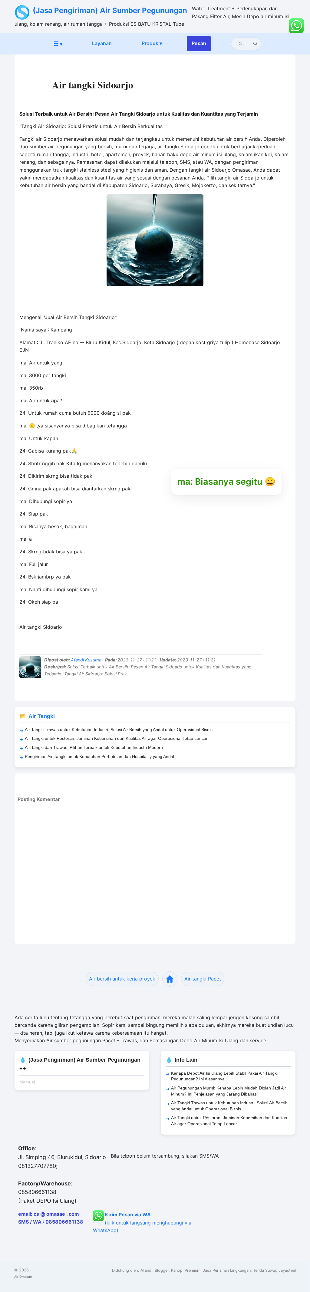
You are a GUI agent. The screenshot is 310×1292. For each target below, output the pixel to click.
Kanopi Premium (185, 1270)
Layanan (102, 43)
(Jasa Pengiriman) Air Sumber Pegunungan (110, 10)
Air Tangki (41, 716)
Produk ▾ (152, 43)
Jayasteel (287, 1270)
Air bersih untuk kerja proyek (122, 979)
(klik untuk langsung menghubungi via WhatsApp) (142, 1222)
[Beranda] (169, 979)
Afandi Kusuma (86, 659)
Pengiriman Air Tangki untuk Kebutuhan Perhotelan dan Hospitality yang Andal (99, 756)
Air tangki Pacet (202, 979)
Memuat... (29, 1081)
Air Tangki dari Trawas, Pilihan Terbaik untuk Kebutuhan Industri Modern (94, 747)
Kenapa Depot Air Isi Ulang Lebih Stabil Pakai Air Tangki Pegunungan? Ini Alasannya (224, 1076)
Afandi (146, 1270)
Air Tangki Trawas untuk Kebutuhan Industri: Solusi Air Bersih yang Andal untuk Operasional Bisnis (119, 729)
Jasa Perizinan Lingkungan (227, 1270)
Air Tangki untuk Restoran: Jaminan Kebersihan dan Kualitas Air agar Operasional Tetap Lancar (116, 738)
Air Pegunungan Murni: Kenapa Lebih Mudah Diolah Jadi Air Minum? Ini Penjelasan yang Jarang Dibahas (228, 1091)
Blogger (162, 1270)
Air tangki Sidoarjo (92, 84)
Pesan (199, 43)
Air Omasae (23, 1276)
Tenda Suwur (264, 1270)
